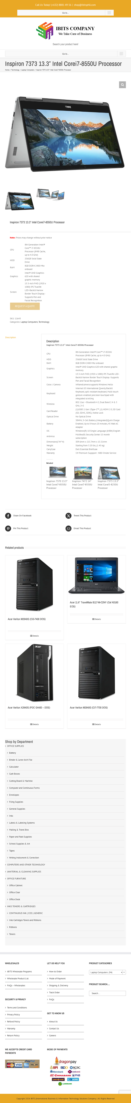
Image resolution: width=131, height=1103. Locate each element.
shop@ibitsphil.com (85, 4)
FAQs (51, 999)
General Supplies (17, 808)
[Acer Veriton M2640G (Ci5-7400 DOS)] (34, 584)
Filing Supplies (16, 801)
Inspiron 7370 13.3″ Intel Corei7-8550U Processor (56, 484)
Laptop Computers (29, 321)
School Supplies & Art (19, 843)
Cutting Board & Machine (21, 780)
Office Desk (14, 899)
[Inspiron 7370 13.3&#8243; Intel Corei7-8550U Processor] (57, 473)
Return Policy (13, 1035)
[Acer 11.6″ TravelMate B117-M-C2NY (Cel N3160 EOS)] (96, 576)
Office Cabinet (15, 885)
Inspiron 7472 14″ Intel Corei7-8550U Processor (82, 484)
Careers (52, 1035)
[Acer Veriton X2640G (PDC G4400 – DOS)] (34, 673)
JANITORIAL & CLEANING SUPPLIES (24, 871)
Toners (12, 934)
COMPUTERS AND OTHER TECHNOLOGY (26, 864)
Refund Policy (13, 1021)
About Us (53, 1021)
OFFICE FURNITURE (16, 878)
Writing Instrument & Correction (24, 857)
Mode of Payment (57, 978)
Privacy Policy (13, 1014)
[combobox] (107, 972)
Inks (11, 815)
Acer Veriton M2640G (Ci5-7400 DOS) (27, 619)
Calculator (14, 766)
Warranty (11, 1028)
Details (36, 635)
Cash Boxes (14, 773)
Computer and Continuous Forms (24, 787)
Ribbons (13, 927)
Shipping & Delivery (58, 985)
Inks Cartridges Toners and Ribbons (25, 920)
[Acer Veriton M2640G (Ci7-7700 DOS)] (96, 673)
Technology (44, 321)
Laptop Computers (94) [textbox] (106, 972)
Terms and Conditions (17, 1007)
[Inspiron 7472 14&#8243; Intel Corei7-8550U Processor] (83, 473)
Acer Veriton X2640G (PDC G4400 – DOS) (29, 707)
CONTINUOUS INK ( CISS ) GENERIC (26, 913)
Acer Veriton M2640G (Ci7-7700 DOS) (89, 707)
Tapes (11, 850)
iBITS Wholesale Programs (19, 971)
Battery (12, 752)
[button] (122, 84)
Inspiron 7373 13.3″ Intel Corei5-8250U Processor (108, 484)
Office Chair (14, 892)
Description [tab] (10, 337)
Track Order (54, 992)
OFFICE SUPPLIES (15, 746)
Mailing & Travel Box (19, 829)
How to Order (55, 971)
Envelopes (14, 794)
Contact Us (54, 1028)
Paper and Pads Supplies (20, 836)
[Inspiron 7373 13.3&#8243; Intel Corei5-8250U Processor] (109, 473)
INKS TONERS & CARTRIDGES (21, 906)
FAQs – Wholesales (16, 985)
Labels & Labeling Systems (22, 822)
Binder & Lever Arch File (20, 759)
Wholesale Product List (17, 978)
